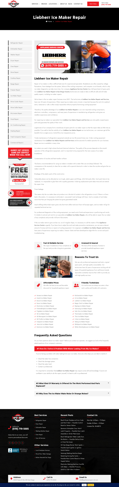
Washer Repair (15, 55)
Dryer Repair (15, 61)
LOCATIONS (53, 4)
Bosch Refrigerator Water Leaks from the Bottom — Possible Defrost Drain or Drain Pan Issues (72, 439)
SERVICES (35, 4)
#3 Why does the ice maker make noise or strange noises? (62, 393)
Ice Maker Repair (16, 96)
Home (50, 21)
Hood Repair (15, 119)
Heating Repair (15, 131)
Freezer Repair (15, 90)
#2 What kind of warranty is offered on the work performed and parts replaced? (68, 384)
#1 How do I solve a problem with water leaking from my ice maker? (68, 348)
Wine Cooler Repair (17, 102)
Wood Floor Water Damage (43, 454)
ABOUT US (63, 4)
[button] (72, 348)
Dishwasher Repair (16, 49)
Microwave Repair (16, 113)
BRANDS (44, 4)
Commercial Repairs (17, 143)
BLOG (70, 4)
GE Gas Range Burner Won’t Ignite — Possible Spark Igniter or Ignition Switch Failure (72, 447)
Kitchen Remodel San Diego (43, 457)
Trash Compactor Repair (18, 137)
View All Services (40, 438)
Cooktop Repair (15, 78)
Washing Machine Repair (42, 431)
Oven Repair (14, 66)
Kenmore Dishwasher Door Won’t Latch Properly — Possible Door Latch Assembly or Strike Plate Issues (72, 431)
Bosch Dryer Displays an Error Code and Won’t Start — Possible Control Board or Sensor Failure (72, 423)
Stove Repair (15, 72)
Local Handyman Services (43, 450)
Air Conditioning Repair (18, 125)
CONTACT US (78, 4)
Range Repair (15, 84)
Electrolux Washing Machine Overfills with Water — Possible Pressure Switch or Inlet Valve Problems (72, 467)
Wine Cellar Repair (17, 107)
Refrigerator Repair (17, 43)
